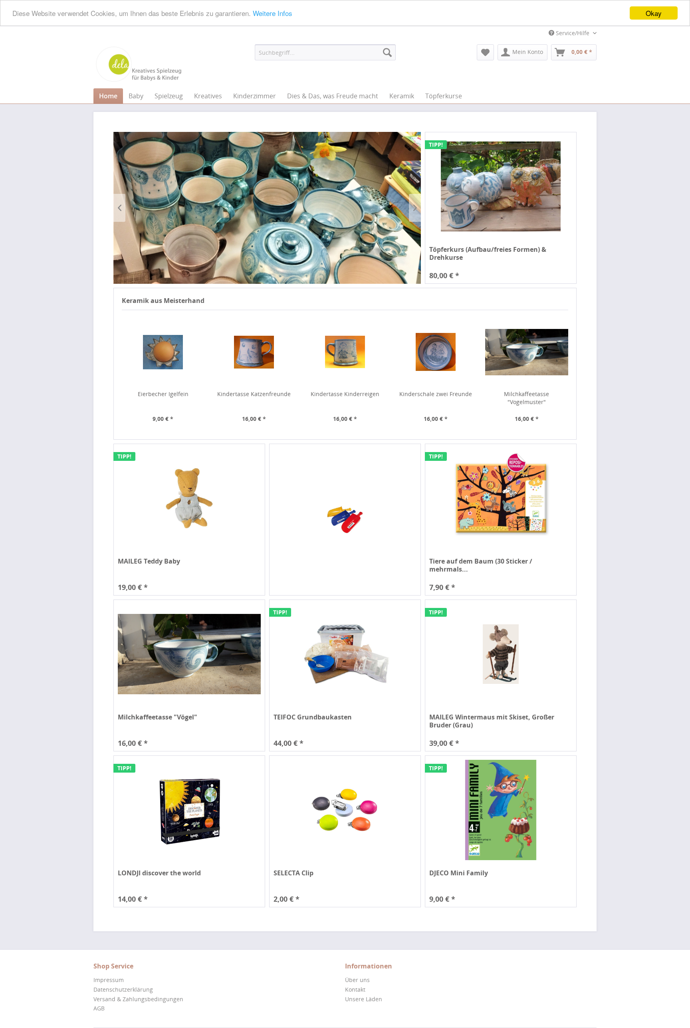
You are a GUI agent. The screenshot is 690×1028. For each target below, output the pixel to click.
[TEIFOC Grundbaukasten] (345, 654)
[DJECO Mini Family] (500, 810)
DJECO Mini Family (458, 873)
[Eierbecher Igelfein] (163, 352)
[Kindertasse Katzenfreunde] (253, 352)
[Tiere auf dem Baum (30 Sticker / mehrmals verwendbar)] (500, 498)
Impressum (108, 980)
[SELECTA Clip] (345, 810)
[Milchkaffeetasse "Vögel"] (189, 654)
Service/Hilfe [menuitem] (572, 33)
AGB (99, 1008)
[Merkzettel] (485, 52)
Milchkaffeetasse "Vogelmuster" (526, 398)
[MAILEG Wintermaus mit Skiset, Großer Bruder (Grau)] (500, 654)
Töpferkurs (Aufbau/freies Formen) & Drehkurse (487, 253)
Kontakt (355, 989)
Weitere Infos (272, 13)
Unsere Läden (363, 999)
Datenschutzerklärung (123, 989)
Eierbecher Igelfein (163, 394)
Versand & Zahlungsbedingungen (138, 999)
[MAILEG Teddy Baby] (189, 498)
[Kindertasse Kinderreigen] (345, 352)
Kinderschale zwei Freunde (435, 394)
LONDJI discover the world (159, 873)
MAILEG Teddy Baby (149, 561)
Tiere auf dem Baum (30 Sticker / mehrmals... (480, 565)
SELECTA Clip (293, 873)
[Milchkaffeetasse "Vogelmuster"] (526, 352)
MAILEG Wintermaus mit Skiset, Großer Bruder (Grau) (491, 721)
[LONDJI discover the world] (189, 810)
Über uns (357, 980)
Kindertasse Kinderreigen (345, 394)
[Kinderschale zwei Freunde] (435, 352)
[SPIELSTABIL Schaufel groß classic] (345, 519)
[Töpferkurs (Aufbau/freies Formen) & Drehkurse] (500, 186)
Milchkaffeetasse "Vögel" (157, 717)
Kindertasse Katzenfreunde (254, 394)
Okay (654, 13)
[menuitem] (325, 52)
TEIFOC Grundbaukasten (313, 717)
